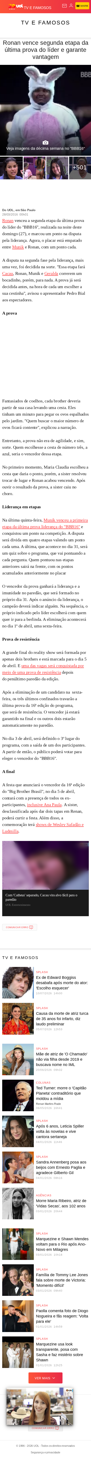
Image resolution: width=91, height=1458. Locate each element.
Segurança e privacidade (45, 1452)
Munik (18, 246)
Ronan (7, 220)
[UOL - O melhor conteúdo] (16, 7)
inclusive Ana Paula (44, 804)
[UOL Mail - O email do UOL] (64, 5)
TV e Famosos (45, 22)
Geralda (51, 273)
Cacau (7, 273)
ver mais (42, 1378)
